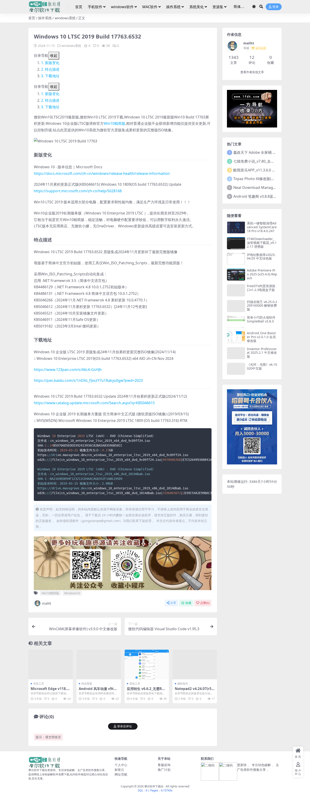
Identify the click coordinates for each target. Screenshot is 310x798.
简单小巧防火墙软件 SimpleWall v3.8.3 (261, 319)
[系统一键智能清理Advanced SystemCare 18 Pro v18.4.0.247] (236, 227)
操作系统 (173, 6)
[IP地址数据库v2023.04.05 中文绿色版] (236, 259)
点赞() (204, 603)
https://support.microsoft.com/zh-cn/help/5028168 (78, 190)
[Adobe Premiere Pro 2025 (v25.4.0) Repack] (236, 275)
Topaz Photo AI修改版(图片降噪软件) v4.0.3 (269, 178)
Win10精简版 (114, 123)
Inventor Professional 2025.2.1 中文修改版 (262, 353)
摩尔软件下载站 (153, 786)
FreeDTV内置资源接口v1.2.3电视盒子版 (261, 288)
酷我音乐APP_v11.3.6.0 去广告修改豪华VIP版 (270, 170)
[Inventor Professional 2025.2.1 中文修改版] (236, 353)
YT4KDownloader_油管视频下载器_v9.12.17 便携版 (262, 243)
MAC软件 (149, 6)
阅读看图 (86, 683)
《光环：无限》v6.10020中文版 (262, 366)
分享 (173, 603)
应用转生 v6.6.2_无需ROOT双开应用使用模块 (146, 690)
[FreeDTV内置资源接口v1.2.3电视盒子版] (236, 290)
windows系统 (65, 18)
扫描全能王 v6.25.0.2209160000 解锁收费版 (262, 306)
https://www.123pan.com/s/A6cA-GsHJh (68, 369)
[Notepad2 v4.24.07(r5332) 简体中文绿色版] (194, 664)
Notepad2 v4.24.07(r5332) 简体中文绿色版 (194, 690)
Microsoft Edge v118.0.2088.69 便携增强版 (50, 690)
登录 (275, 7)
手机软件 (95, 6)
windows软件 (122, 6)
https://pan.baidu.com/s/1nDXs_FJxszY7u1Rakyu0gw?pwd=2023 (88, 380)
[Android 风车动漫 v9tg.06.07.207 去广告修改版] (98, 664)
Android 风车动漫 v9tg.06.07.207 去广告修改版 (98, 690)
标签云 (119, 769)
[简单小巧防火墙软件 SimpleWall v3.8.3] (236, 322)
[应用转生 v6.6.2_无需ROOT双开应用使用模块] (147, 664)
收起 (53, 55)
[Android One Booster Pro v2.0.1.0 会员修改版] (236, 337)
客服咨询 (164, 765)
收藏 (188, 603)
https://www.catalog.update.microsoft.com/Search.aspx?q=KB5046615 (94, 402)
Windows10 (72, 593)
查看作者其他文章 (252, 72)
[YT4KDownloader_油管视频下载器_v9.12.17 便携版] (236, 243)
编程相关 (182, 683)
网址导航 (121, 774)
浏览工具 (38, 683)
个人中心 (121, 765)
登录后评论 (124, 726)
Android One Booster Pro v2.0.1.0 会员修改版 (261, 337)
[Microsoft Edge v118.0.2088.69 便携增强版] (50, 664)
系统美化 (196, 6)
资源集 (217, 6)
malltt (46, 603)
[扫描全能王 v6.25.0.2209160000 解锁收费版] (236, 306)
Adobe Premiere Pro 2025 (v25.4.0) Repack (262, 274)
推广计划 (164, 769)
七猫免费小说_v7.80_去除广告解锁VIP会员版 (269, 161)
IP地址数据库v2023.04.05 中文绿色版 (261, 256)
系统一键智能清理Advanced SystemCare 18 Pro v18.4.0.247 (262, 227)
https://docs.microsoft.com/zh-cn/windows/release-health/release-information (102, 173)
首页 (78, 6)
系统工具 (134, 683)
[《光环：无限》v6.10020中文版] (236, 369)
